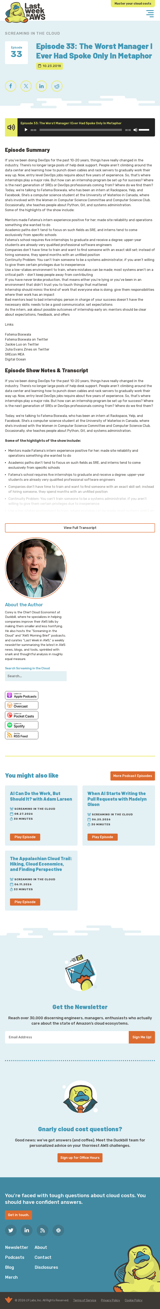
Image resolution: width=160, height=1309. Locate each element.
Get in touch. (18, 1215)
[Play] (26, 130)
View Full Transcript (80, 528)
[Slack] (58, 1230)
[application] (86, 130)
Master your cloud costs (133, 3)
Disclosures (46, 1267)
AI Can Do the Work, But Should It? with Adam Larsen (41, 795)
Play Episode (25, 837)
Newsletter (16, 1247)
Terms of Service (84, 1300)
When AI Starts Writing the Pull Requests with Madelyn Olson (117, 798)
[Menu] (150, 14)
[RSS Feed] (42, 1230)
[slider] (144, 129)
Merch (11, 1277)
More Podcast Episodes (132, 776)
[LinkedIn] (26, 1230)
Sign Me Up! (141, 1037)
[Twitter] (11, 1230)
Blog (9, 1267)
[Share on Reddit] (56, 86)
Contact (43, 1257)
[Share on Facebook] (10, 86)
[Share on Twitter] (26, 86)
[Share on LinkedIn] (41, 86)
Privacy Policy (110, 1300)
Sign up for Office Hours (80, 1158)
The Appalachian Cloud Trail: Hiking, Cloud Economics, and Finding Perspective (41, 864)
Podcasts (14, 1257)
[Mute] (135, 130)
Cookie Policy (133, 1300)
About (41, 1247)
